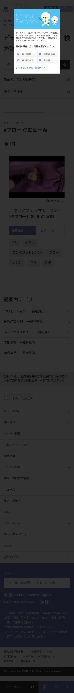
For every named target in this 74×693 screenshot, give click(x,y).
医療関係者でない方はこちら (31, 68)
